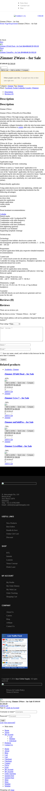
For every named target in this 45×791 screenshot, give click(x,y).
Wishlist (12, 739)
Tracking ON (21, 667)
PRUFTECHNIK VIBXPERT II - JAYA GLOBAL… (12, 658)
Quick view (21, 383)
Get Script (7, 667)
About (7, 732)
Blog (6, 753)
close (12, 790)
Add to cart (4, 70)
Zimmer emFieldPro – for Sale (19, 422)
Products (8, 743)
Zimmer (15, 24)
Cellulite (3, 214)
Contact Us (9, 745)
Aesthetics (8, 369)
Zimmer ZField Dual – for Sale (19, 374)
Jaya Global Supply (23, 679)
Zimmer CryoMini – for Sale (18, 446)
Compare (25, 70)
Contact (7, 763)
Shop (10, 24)
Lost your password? (7, 723)
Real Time (14, 667)
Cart (10, 737)
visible (20, 127)
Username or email (7, 712)
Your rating (5, 324)
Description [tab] (7, 98)
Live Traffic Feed (15, 636)
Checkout (12, 741)
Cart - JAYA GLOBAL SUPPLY (11, 646)
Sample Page (9, 776)
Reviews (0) (9, 94)
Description (9, 92)
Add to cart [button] (9, 392)
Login (2, 720)
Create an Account (12, 708)
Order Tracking (10, 774)
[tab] (25, 92)
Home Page (4, 24)
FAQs (7, 765)
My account (9, 735)
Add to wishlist (15, 70)
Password (4, 716)
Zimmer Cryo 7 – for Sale (17, 398)
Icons (7, 767)
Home (7, 730)
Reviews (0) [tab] (7, 299)
